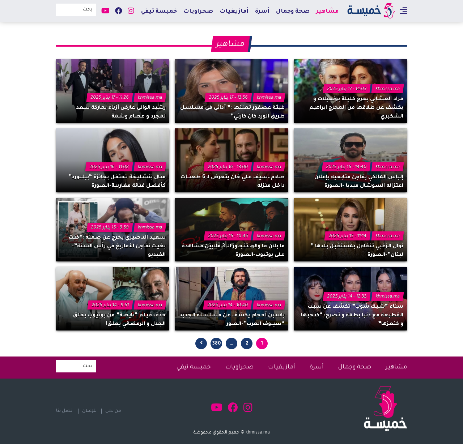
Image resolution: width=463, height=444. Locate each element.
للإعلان (89, 411)
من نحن (113, 411)
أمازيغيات (234, 12)
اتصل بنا (64, 411)
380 (216, 343)
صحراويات (198, 12)
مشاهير (327, 12)
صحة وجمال (293, 12)
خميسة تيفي (159, 12)
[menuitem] (327, 11)
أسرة (262, 12)
